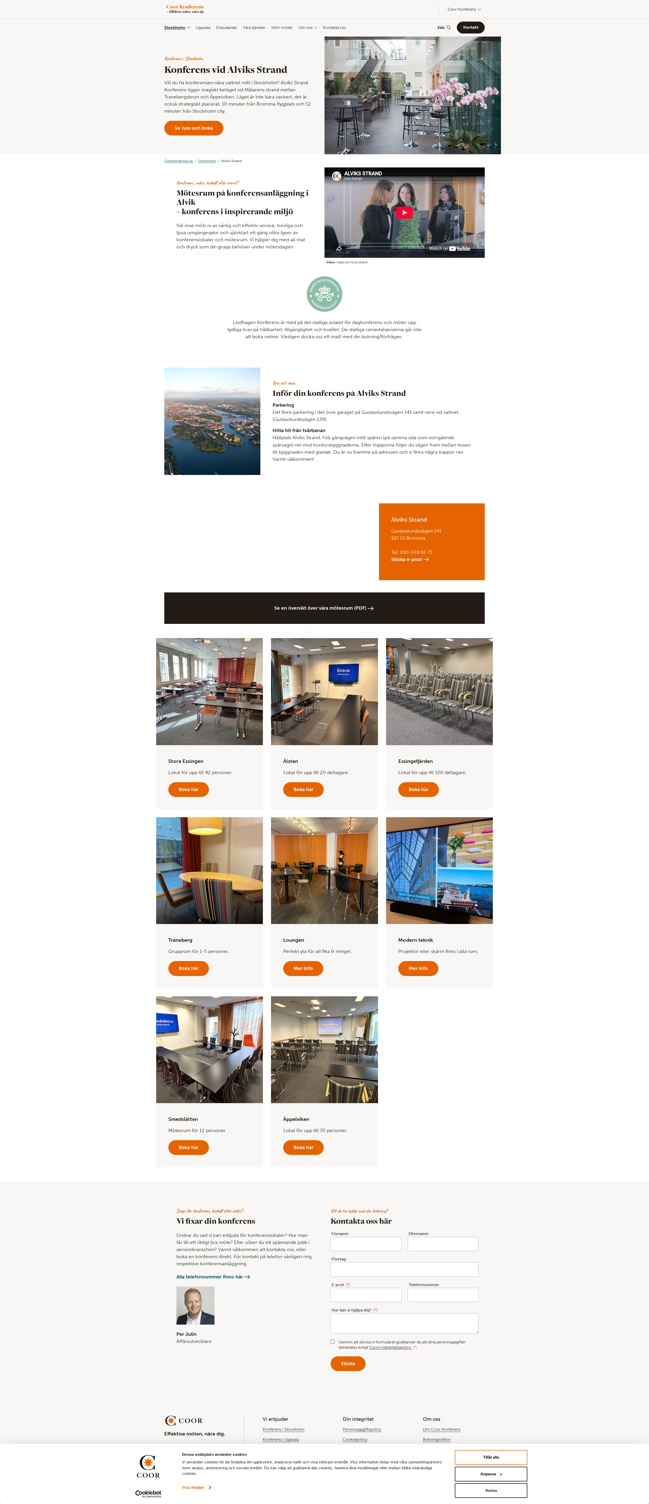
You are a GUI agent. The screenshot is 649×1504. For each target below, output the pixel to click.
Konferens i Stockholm (283, 1429)
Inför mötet (282, 27)
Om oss (305, 27)
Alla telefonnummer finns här (209, 1277)
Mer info (303, 968)
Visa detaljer (193, 1487)
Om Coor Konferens (441, 1429)
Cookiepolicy (355, 1439)
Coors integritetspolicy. (390, 1347)
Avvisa (491, 1490)
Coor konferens (462, 9)
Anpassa (488, 1474)
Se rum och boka (194, 128)
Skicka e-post (406, 559)
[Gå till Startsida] (185, 9)
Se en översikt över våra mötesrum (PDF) (320, 608)
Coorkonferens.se (178, 161)
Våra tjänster (254, 27)
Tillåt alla (491, 1457)
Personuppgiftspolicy (362, 1429)
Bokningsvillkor (437, 1439)
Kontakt (470, 27)
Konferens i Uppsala (281, 1439)
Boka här (189, 789)
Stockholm (174, 27)
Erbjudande (226, 27)
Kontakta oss (334, 27)
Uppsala (203, 27)
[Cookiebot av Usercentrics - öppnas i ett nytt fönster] (148, 1494)
